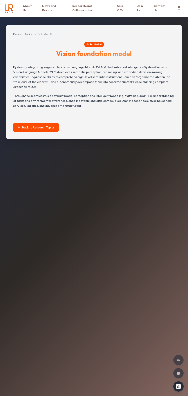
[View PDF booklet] (178, 386)
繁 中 (179, 8)
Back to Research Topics (38, 127)
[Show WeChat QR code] (178, 373)
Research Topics (22, 34)
